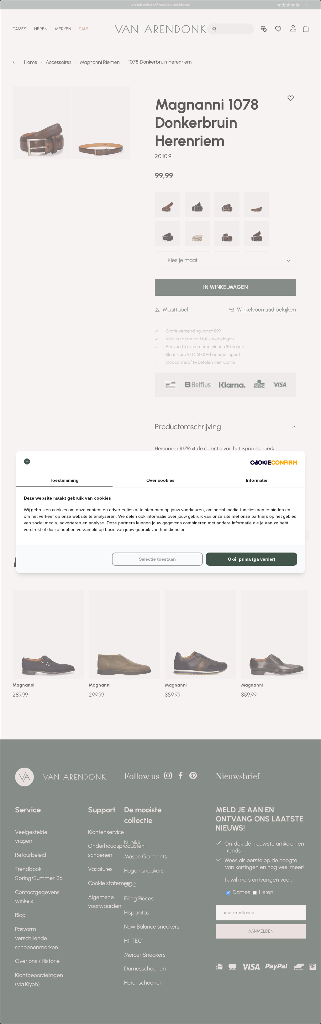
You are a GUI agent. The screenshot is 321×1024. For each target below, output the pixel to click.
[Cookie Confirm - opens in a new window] (273, 462)
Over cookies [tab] (160, 480)
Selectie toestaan (157, 559)
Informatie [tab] (256, 480)
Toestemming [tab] (64, 480)
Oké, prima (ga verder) (251, 559)
